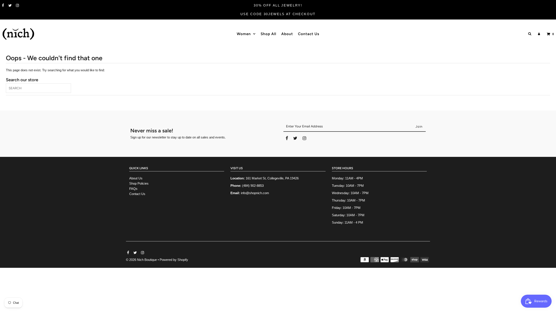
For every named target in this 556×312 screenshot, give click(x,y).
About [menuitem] (287, 34)
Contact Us (137, 194)
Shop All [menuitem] (268, 34)
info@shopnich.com (255, 193)
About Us (135, 178)
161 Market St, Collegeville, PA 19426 (272, 178)
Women (244, 34)
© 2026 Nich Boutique (142, 260)
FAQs (133, 188)
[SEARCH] (528, 33)
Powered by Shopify (174, 260)
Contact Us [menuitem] (308, 34)
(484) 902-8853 (253, 185)
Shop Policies (139, 183)
